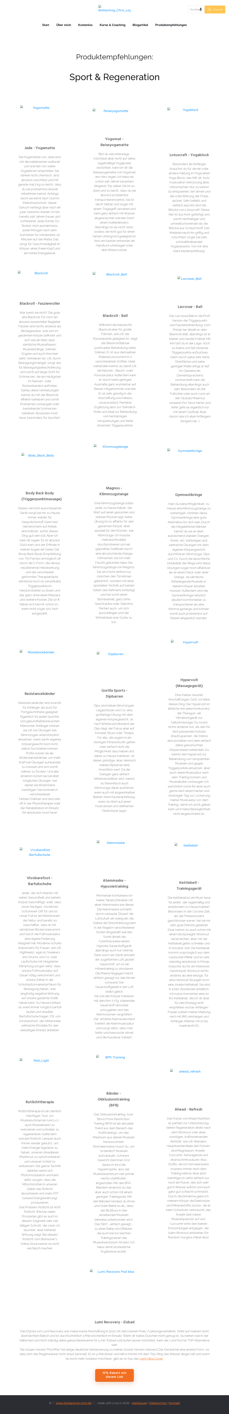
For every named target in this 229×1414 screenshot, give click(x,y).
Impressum (139, 1403)
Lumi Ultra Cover (151, 1358)
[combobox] (196, 9)
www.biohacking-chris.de (73, 1403)
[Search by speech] (201, 9)
